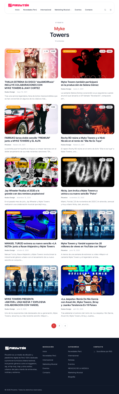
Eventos (78, 10)
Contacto (89, 10)
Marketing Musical (62, 10)
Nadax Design (10, 92)
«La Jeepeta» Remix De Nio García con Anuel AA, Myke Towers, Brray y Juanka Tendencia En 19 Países (80, 302)
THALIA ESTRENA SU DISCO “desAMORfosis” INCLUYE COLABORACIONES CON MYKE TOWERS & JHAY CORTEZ (29, 85)
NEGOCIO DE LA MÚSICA (78, 368)
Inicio (17, 10)
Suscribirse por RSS (104, 351)
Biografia (71, 377)
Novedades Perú (30, 10)
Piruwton (8, 145)
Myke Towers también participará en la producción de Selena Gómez (80, 83)
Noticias (71, 360)
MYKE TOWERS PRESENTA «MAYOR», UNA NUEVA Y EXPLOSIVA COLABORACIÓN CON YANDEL (25, 302)
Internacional (45, 10)
